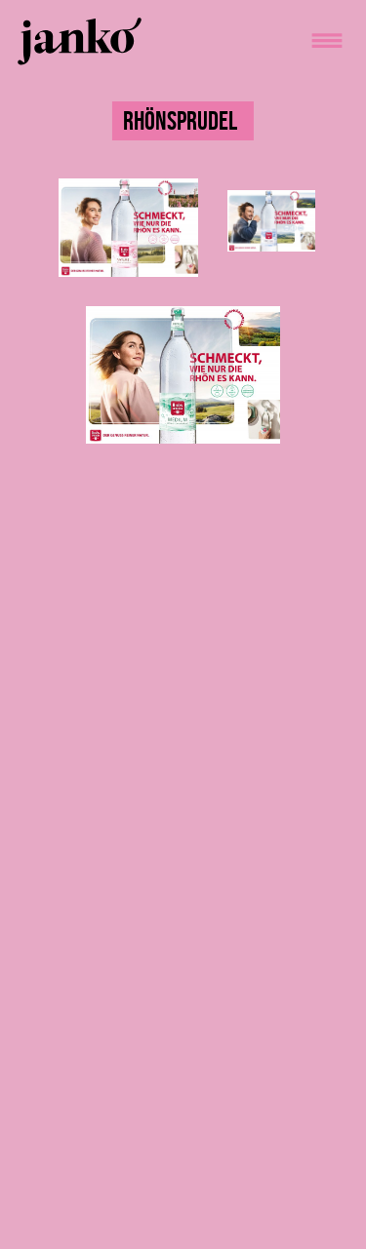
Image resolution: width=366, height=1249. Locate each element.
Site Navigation (326, 39)
